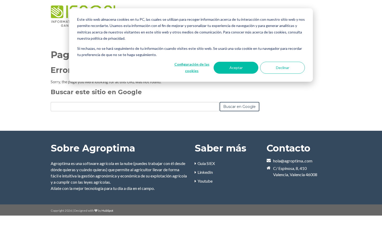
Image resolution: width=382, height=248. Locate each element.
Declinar (282, 67)
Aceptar (236, 67)
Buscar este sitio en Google (96, 92)
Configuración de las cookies (191, 67)
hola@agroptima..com (292, 160)
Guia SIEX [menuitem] (206, 163)
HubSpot (107, 210)
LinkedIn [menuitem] (205, 172)
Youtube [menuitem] (205, 180)
